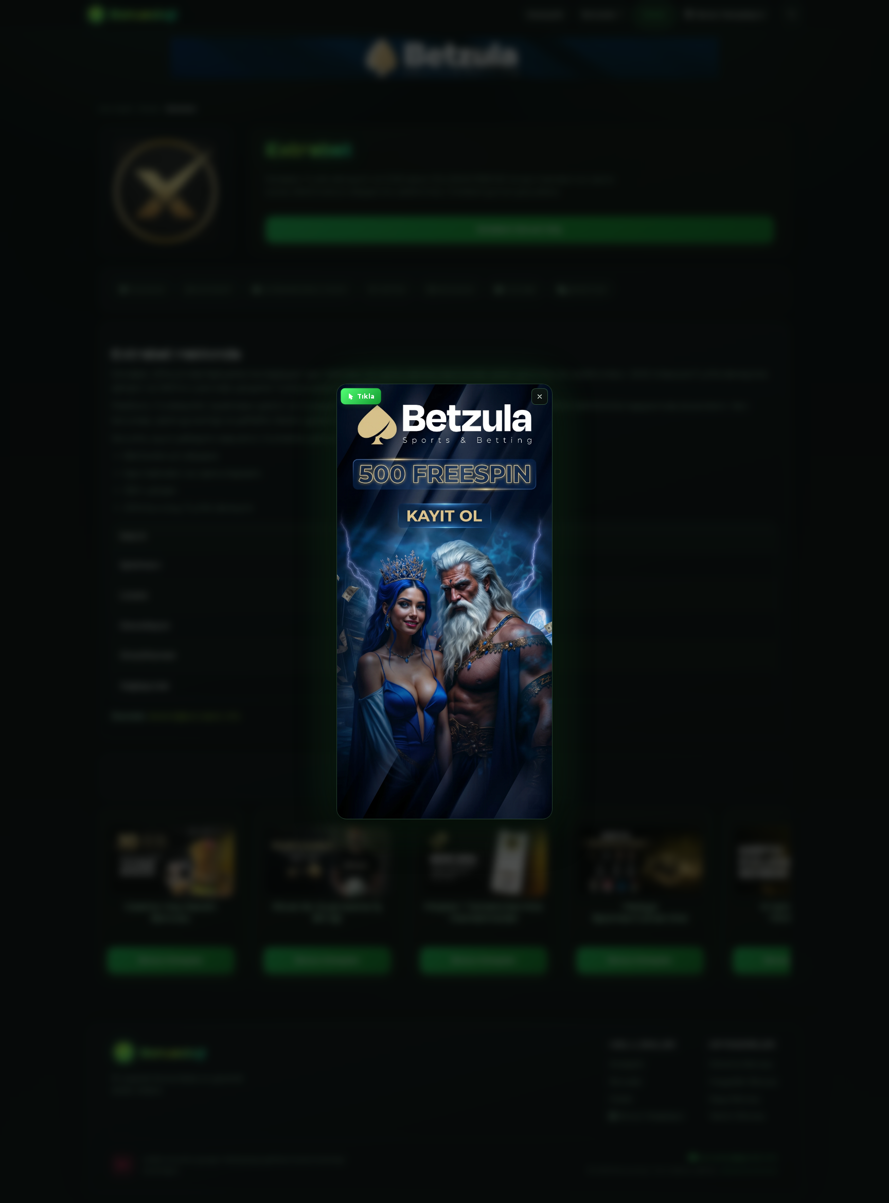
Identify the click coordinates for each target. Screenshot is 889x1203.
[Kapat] (539, 396)
